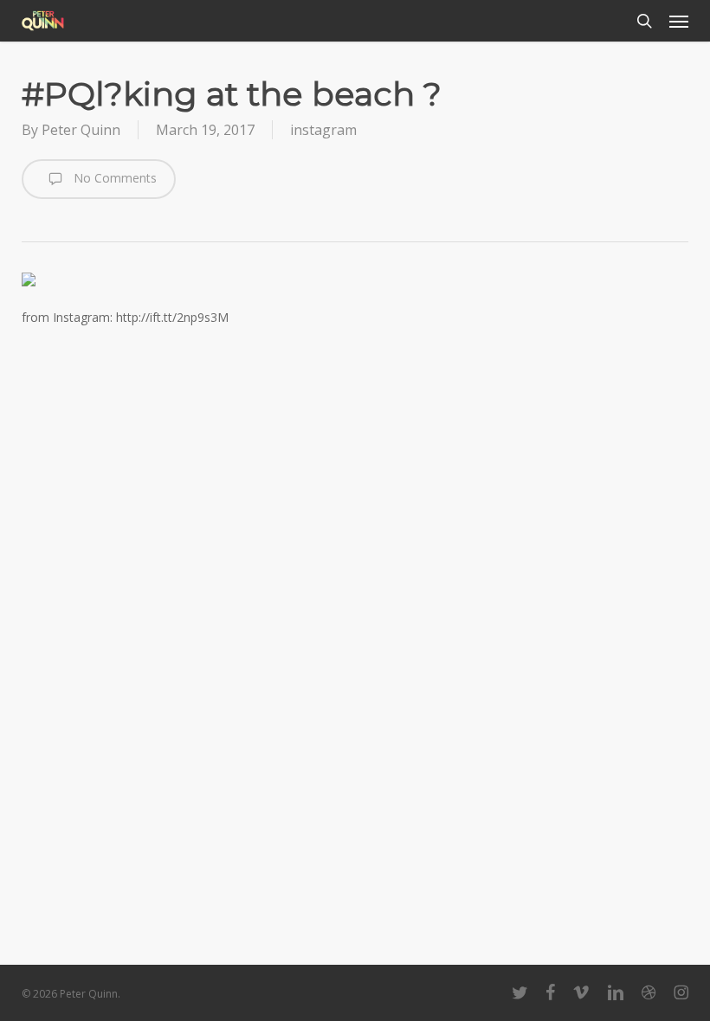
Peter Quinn (81, 129)
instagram (323, 129)
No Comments (113, 178)
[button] (678, 20)
